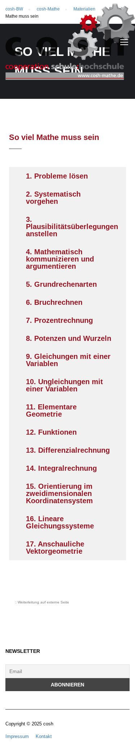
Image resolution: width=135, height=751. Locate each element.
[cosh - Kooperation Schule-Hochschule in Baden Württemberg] (70, 44)
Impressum (17, 736)
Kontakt (44, 736)
